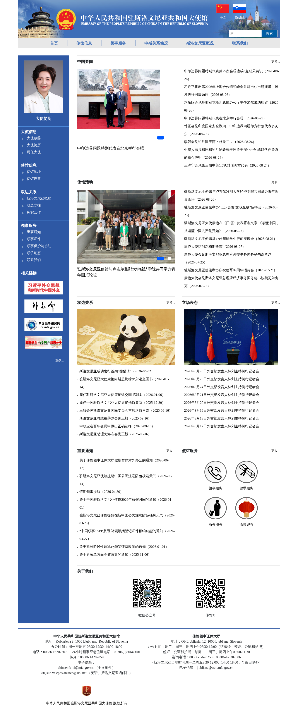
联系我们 (240, 43)
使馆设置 (34, 179)
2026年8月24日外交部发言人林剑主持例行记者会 (221, 387)
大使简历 (34, 145)
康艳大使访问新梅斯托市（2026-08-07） (215, 246)
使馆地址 (34, 172)
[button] (160, 137)
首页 (54, 43)
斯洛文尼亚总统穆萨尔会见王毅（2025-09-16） (115, 418)
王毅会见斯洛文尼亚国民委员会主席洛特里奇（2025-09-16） (125, 410)
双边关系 (29, 192)
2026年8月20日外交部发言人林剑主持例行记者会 (221, 402)
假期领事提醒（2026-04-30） (101, 492)
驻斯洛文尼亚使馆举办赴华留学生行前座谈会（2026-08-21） (230, 239)
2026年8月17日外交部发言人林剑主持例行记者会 (221, 426)
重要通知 (34, 232)
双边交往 (34, 205)
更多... (59, 360)
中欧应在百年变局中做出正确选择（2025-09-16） (117, 426)
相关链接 (29, 273)
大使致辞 (34, 138)
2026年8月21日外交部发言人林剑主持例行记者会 (221, 395)
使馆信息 (84, 43)
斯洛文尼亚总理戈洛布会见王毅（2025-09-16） (115, 434)
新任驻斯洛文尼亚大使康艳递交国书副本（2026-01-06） (122, 395)
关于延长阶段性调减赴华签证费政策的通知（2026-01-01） (124, 547)
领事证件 (34, 239)
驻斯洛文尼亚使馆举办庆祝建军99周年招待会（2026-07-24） (230, 270)
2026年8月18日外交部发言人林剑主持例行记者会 (221, 418)
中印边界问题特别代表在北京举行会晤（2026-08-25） (225, 118)
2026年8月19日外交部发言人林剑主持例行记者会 (221, 410)
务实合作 (34, 212)
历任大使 (34, 152)
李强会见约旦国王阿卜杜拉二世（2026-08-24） (220, 142)
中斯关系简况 (156, 43)
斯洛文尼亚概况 (200, 43)
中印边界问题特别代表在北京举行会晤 (110, 148)
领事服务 (118, 43)
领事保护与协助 (39, 246)
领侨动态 (34, 253)
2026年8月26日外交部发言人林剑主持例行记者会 (221, 371)
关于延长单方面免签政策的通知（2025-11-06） (115, 554)
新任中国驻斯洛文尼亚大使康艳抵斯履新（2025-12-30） (122, 402)
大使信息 (29, 131)
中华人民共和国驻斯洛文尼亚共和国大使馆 (79, 703)
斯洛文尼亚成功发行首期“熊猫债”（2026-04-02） (116, 371)
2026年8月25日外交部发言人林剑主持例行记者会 (221, 379)
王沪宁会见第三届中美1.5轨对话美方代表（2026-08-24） (227, 165)
